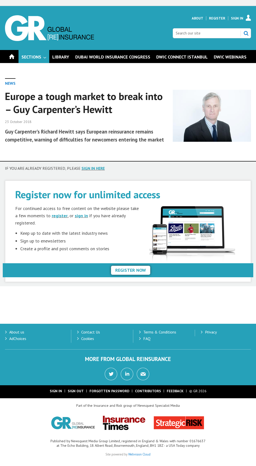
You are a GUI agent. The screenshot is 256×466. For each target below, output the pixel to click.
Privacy (211, 332)
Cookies (87, 338)
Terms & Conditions (159, 332)
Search (246, 33)
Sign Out (76, 391)
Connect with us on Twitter (111, 374)
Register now (130, 270)
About (197, 18)
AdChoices (17, 338)
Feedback (175, 391)
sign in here (93, 168)
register (60, 215)
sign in (81, 215)
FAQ (146, 338)
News (10, 83)
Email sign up (143, 374)
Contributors (148, 391)
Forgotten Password (109, 391)
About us (16, 332)
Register (217, 18)
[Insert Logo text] (49, 39)
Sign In (237, 18)
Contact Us (90, 332)
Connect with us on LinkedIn (127, 374)
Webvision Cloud (139, 454)
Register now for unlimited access (87, 194)
